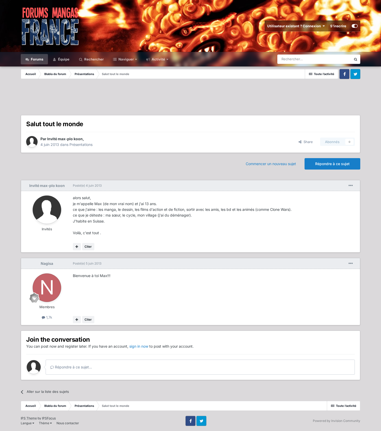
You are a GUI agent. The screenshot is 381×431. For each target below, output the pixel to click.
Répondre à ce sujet (332, 163)
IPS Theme (29, 418)
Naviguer (126, 59)
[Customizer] (354, 26)
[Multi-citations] (77, 246)
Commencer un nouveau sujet (271, 163)
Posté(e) (87, 185)
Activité (158, 59)
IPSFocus (49, 418)
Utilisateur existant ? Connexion (294, 26)
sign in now (138, 346)
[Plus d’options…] (350, 186)
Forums (36, 59)
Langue (26, 423)
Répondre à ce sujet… (73, 367)
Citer (88, 246)
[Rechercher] (355, 59)
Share (307, 142)
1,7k (48, 317)
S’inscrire (338, 26)
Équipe (63, 59)
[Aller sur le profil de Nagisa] (47, 287)
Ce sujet (338, 59)
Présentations (81, 144)
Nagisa (47, 263)
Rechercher (93, 59)
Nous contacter (68, 423)
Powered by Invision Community (336, 421)
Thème (44, 423)
